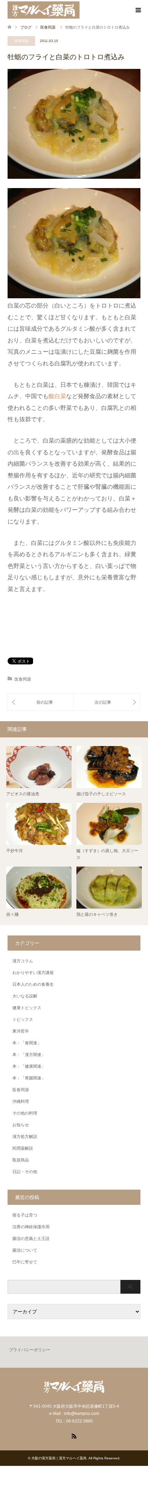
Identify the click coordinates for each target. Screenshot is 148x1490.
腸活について (24, 1250)
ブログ (26, 27)
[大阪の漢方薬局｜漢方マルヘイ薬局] (44, 10)
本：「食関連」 (26, 1043)
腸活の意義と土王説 (31, 1238)
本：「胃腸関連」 (28, 1078)
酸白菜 (57, 396)
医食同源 (21, 41)
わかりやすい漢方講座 (33, 972)
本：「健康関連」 (28, 1066)
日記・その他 (24, 1171)
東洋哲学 (20, 1031)
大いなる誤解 (24, 996)
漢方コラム (22, 961)
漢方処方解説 (24, 1136)
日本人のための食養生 (33, 984)
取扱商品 (20, 1160)
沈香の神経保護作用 (31, 1226)
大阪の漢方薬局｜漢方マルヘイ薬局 (58, 1458)
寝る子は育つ (24, 1215)
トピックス (22, 1019)
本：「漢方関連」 (28, 1054)
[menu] (137, 10)
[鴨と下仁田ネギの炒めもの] (107, 702)
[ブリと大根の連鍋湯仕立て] (41, 702)
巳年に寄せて (24, 1262)
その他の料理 (24, 1113)
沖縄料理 (20, 1101)
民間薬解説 (22, 1148)
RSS (74, 1435)
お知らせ (20, 1124)
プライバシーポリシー (29, 1349)
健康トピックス (26, 1007)
